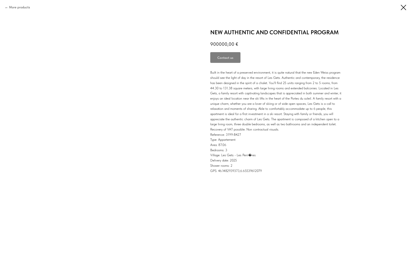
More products (19, 7)
